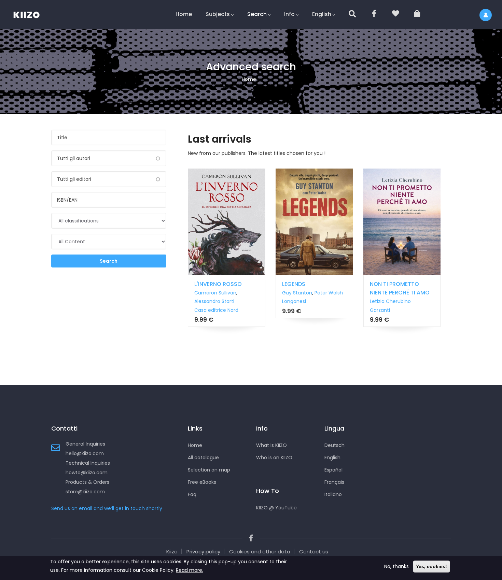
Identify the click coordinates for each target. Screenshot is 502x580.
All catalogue (203, 457)
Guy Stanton (297, 292)
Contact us (313, 551)
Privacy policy (203, 551)
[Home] (30, 13)
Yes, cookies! (431, 566)
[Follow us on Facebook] (374, 14)
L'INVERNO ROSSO (218, 284)
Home (184, 14)
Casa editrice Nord (216, 310)
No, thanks (396, 566)
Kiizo (172, 551)
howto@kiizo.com (87, 472)
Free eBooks (202, 482)
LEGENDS (293, 284)
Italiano (333, 494)
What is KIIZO (271, 445)
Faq (192, 494)
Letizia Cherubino (390, 301)
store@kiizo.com (85, 491)
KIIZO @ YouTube (276, 507)
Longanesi (294, 301)
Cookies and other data (259, 551)
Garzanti (380, 310)
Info (289, 14)
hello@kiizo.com (85, 453)
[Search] (353, 14)
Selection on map (209, 469)
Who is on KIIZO (274, 457)
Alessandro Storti (214, 301)
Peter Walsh (329, 292)
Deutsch (334, 445)
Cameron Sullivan (215, 292)
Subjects (218, 14)
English (321, 14)
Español (333, 469)
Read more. (189, 570)
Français (334, 482)
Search (257, 14)
